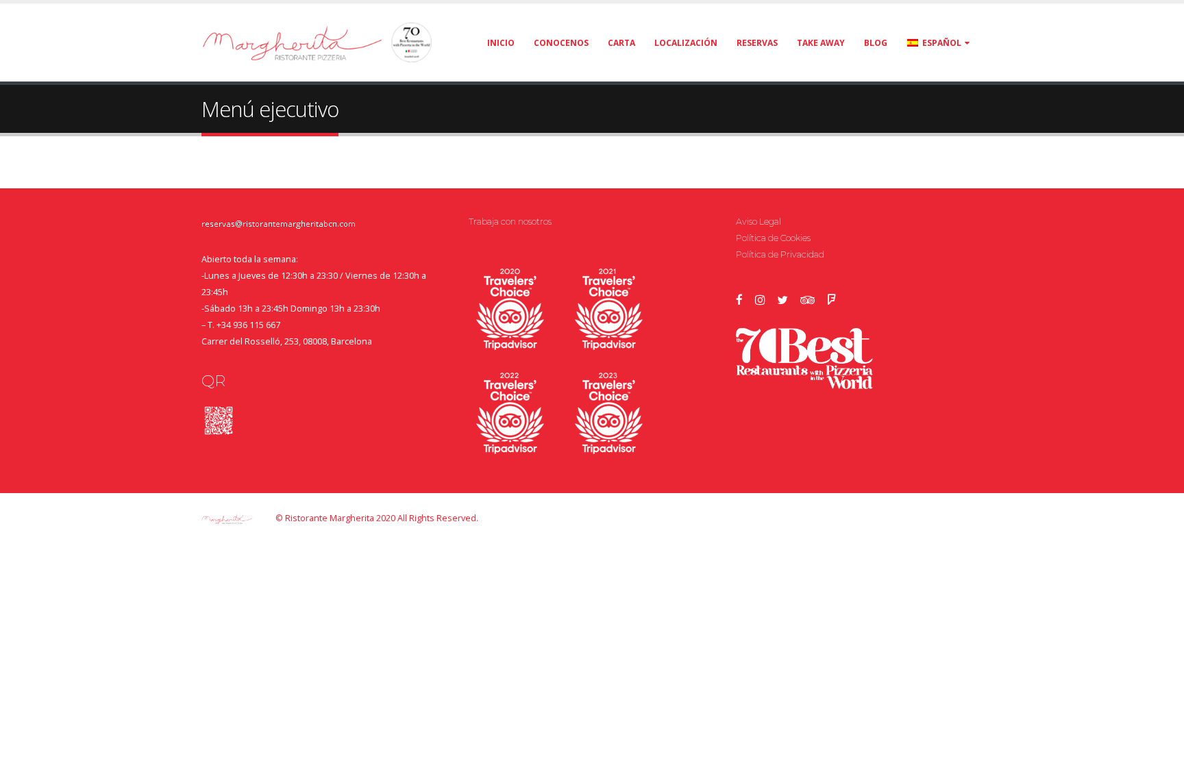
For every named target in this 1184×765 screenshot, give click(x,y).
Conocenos (561, 43)
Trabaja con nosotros (510, 221)
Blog (875, 43)
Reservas (757, 43)
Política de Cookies (773, 238)
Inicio (501, 43)
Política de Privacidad (780, 254)
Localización (685, 43)
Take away (821, 43)
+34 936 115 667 (248, 325)
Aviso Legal (758, 221)
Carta (621, 43)
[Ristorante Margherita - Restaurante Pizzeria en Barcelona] (287, 42)
